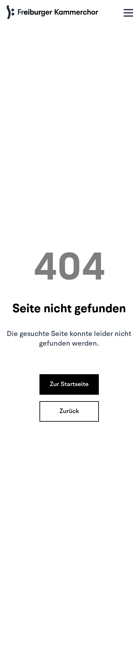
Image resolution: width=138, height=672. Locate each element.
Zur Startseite (69, 384)
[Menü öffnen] (128, 12)
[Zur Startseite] (53, 12)
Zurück (69, 411)
